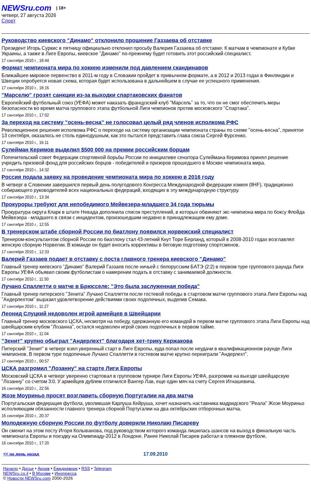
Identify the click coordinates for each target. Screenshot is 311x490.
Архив (44, 468)
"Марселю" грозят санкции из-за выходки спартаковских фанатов (92, 95)
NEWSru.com (26, 7)
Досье (28, 468)
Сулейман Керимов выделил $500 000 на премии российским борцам (96, 150)
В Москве (41, 473)
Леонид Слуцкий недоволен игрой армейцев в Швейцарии (81, 314)
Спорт (8, 20)
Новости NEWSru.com (29, 478)
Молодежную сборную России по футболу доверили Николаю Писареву (100, 423)
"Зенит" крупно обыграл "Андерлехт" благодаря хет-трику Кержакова (97, 341)
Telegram (103, 468)
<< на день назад (21, 453)
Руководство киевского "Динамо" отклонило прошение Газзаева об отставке (107, 40)
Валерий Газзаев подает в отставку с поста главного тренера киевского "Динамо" (114, 259)
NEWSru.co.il (15, 473)
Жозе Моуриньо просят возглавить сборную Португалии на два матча (97, 396)
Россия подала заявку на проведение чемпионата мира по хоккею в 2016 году (108, 177)
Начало (10, 468)
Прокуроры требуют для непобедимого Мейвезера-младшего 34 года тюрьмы (108, 204)
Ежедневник (65, 468)
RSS (85, 468)
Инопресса (66, 473)
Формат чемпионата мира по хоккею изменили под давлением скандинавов (105, 68)
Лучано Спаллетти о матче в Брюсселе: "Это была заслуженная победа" (101, 286)
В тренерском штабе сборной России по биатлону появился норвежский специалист (118, 232)
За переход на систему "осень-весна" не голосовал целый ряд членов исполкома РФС (120, 122)
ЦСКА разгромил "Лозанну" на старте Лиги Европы (72, 368)
